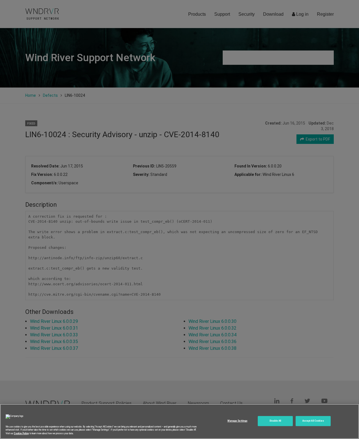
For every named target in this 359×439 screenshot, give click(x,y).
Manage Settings (237, 421)
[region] (179, 421)
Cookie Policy (21, 433)
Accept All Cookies (313, 421)
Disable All (275, 421)
